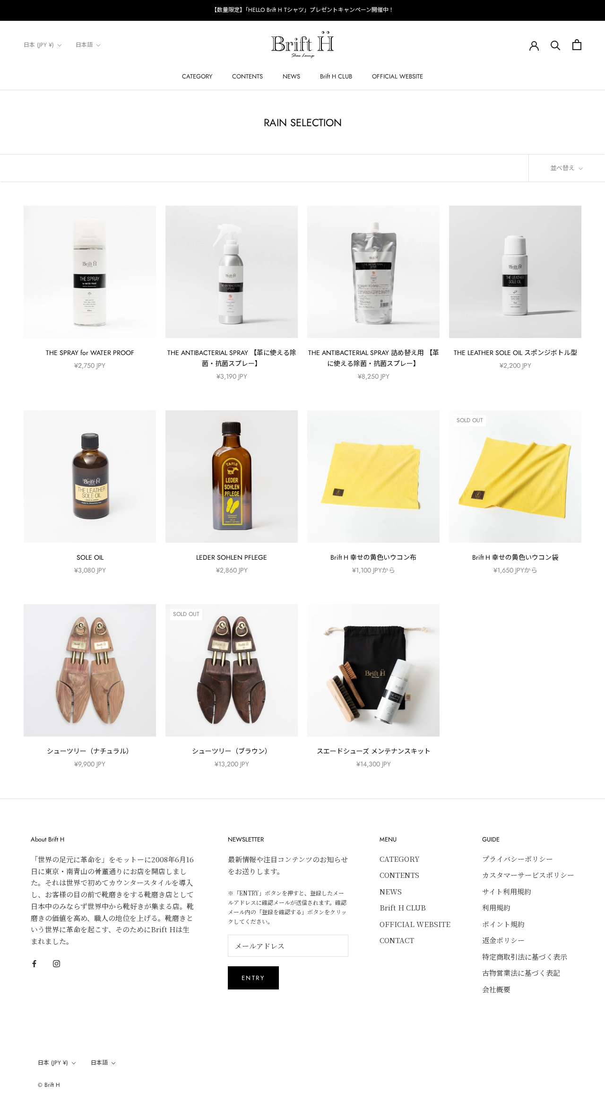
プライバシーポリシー (517, 859)
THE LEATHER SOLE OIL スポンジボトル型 (515, 352)
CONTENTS (247, 76)
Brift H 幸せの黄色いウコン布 (373, 557)
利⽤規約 (496, 907)
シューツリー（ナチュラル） (90, 751)
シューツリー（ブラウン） (231, 751)
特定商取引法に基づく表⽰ (524, 957)
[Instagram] (56, 963)
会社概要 (496, 989)
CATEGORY (197, 76)
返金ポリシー (503, 940)
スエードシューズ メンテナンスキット (374, 751)
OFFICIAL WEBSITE (397, 76)
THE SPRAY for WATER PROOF (90, 352)
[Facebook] (34, 963)
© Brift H (49, 1085)
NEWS (291, 76)
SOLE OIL (90, 557)
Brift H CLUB (336, 76)
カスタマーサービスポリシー (528, 875)
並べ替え (563, 168)
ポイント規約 (503, 924)
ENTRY (253, 977)
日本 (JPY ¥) (39, 45)
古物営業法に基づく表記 (521, 973)
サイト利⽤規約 (506, 891)
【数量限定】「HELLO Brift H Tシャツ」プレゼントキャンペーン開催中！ (302, 10)
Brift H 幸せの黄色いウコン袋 (515, 557)
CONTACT (397, 940)
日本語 (84, 45)
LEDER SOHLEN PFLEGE (231, 557)
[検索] (556, 45)
